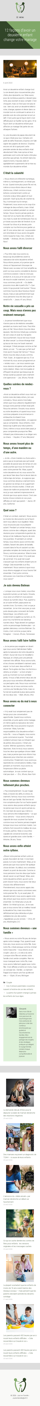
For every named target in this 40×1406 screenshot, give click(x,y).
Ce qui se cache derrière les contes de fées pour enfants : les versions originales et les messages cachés (18, 1243)
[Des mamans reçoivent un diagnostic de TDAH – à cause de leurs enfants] (20, 1150)
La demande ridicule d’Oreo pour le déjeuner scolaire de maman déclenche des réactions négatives (19, 1113)
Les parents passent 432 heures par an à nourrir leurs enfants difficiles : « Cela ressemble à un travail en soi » (19, 1338)
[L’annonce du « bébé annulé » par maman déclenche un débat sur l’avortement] (20, 1191)
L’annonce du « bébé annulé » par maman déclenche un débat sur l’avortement (16, 1199)
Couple (9, 982)
